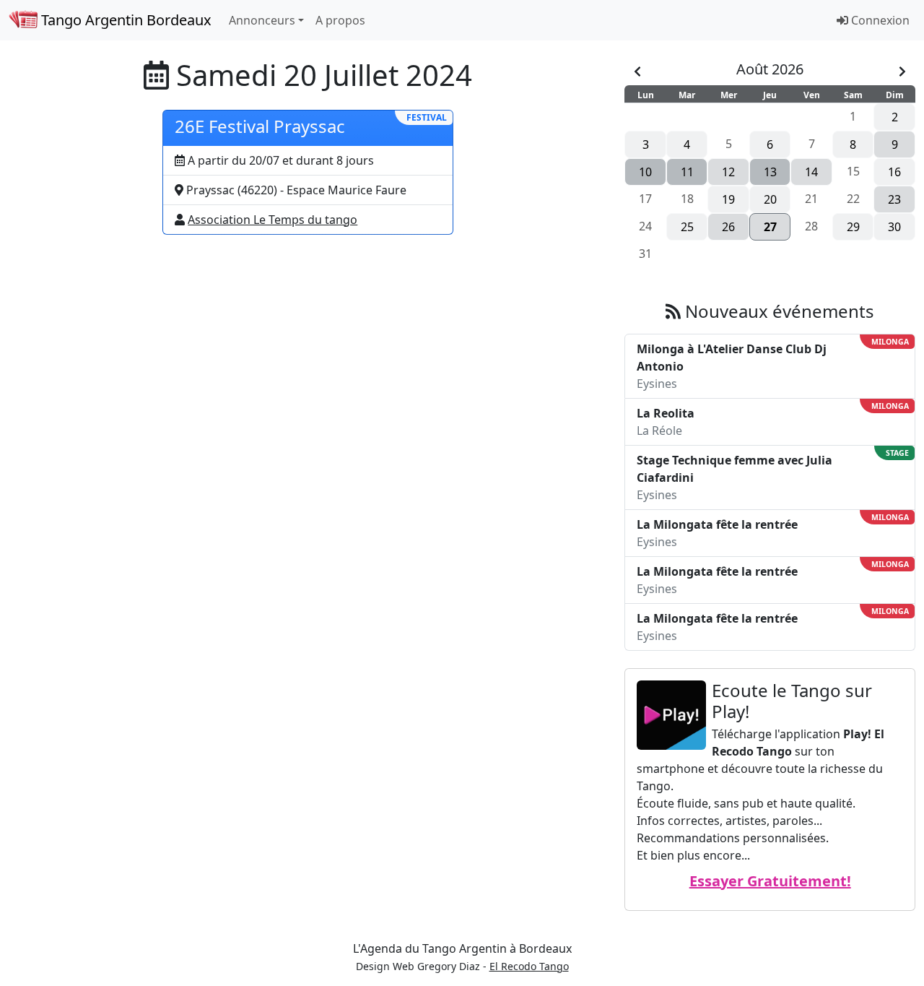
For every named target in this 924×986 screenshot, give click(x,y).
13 (770, 172)
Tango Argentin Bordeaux (125, 20)
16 (894, 172)
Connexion (879, 20)
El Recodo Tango (529, 966)
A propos (340, 20)
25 (687, 227)
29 (853, 227)
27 (770, 227)
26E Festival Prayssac (260, 126)
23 (894, 199)
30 (894, 227)
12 (728, 172)
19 (728, 199)
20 (770, 199)
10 (645, 172)
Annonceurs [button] (262, 20)
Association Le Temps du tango (272, 220)
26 (728, 227)
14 (811, 172)
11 (687, 172)
